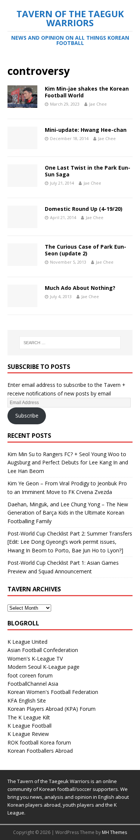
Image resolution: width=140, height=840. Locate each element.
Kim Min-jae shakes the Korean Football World (87, 92)
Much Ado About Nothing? (80, 287)
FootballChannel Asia (32, 683)
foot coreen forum (30, 675)
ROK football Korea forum (39, 742)
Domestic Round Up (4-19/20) (83, 208)
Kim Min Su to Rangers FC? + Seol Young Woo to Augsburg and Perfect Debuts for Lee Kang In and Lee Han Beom (67, 462)
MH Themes (114, 832)
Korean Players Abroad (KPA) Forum (51, 708)
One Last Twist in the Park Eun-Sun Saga (87, 171)
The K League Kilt (28, 717)
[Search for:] (70, 342)
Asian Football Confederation (42, 649)
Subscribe (26, 415)
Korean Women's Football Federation (52, 691)
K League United (27, 641)
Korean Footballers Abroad (40, 750)
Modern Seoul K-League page (43, 666)
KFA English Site (26, 700)
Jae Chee (98, 104)
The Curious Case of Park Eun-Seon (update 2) (85, 250)
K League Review (28, 733)
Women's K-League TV (35, 658)
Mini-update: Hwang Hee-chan (86, 129)
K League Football (29, 725)
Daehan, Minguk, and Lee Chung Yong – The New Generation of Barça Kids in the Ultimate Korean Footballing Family (67, 513)
